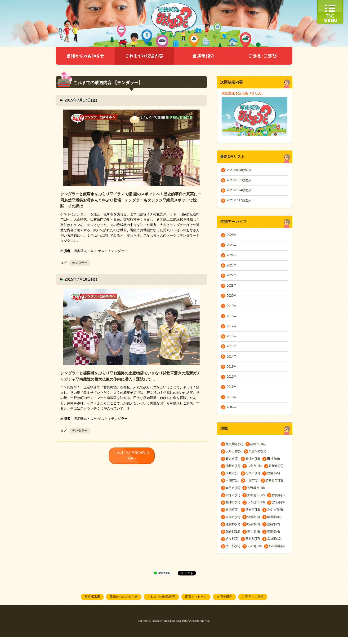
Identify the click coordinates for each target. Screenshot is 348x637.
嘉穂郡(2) (273, 524)
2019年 (231, 306)
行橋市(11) (252, 473)
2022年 (231, 275)
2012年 (231, 376)
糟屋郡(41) (274, 517)
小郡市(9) (251, 480)
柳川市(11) (233, 466)
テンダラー (79, 263)
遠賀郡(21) (233, 524)
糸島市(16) (233, 517)
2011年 (231, 387)
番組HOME (92, 596)
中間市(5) (232, 480)
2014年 (231, 356)
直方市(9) (232, 458)
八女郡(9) (232, 538)
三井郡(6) (253, 531)
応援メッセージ (196, 596)
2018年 (231, 316)
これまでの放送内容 (161, 596)
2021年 (231, 285)
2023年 (231, 265)
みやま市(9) (275, 509)
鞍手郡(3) (253, 524)
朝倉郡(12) (233, 531)
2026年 (231, 235)
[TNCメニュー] (330, 2)
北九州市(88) (234, 444)
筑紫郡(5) (253, 517)
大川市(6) (232, 473)
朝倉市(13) (252, 509)
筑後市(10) (276, 466)
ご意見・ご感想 (252, 596)
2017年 (231, 326)
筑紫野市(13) (274, 480)
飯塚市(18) (252, 458)
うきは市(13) (256, 502)
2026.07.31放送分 (239, 180)
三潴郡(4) (273, 531)
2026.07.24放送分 (239, 190)
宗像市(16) (233, 495)
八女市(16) (254, 466)
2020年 (231, 295)
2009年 (231, 407)
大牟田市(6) (233, 451)
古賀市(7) (278, 495)
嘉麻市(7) (232, 509)
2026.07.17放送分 (239, 200)
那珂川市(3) (277, 546)
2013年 (231, 366)
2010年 (231, 397)
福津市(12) (233, 502)
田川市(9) (273, 458)
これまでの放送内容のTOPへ (131, 455)
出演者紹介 (224, 596)
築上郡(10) (233, 546)
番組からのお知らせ (124, 596)
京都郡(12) (274, 538)
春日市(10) (233, 488)
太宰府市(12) (256, 495)
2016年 (231, 336)
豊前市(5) (273, 473)
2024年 (231, 255)
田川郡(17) (252, 538)
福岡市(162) (258, 444)
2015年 (231, 346)
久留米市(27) (257, 451)
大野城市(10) (256, 488)
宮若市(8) (278, 502)
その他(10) (254, 546)
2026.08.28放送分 (239, 170)
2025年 (231, 245)
